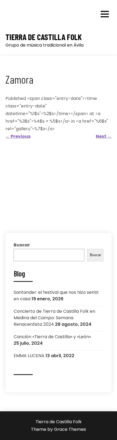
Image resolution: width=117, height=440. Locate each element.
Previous (17, 136)
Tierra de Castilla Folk (43, 36)
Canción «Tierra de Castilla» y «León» (52, 337)
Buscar (22, 245)
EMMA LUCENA (29, 356)
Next (104, 136)
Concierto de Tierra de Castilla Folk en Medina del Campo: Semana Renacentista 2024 (54, 317)
